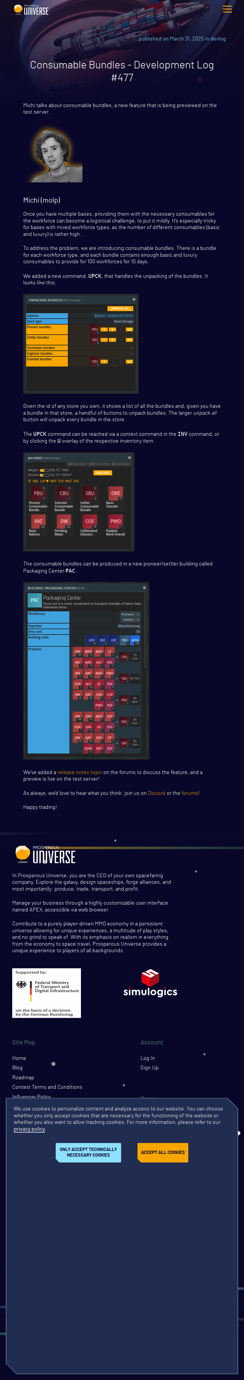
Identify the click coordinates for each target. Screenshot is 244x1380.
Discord (156, 793)
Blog (17, 1068)
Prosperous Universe (31, 9)
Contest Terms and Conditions (47, 1087)
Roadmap (23, 1077)
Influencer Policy (31, 1097)
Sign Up (149, 1068)
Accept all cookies (163, 1152)
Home (19, 1058)
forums (190, 793)
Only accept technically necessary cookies (88, 1152)
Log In (147, 1058)
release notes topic (79, 772)
